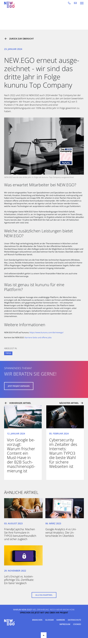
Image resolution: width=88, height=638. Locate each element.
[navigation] (82, 3)
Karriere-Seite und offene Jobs (38, 337)
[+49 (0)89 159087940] (71, 3)
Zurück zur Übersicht (21, 39)
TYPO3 (8, 353)
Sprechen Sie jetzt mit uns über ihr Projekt (44, 612)
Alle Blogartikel (44, 595)
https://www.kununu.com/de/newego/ (46, 332)
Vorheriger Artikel (20, 403)
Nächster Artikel (69, 403)
